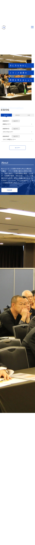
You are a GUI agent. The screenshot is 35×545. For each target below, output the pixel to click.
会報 (29, 115)
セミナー (6, 115)
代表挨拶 (9, 190)
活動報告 (17, 115)
